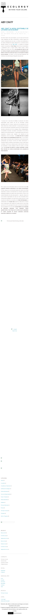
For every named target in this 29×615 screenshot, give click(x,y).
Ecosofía (2, 580)
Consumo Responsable (5, 494)
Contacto (2, 585)
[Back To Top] (15, 440)
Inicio (2, 578)
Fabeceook (3, 570)
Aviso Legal (3, 599)
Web (2, 586)
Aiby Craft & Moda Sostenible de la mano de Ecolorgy (14, 29)
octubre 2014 (3, 546)
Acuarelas (3, 483)
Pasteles (2, 502)
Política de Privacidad (5, 600)
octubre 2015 (3, 535)
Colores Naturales (4, 491)
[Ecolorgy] (14, 12)
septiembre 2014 (4, 549)
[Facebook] (1, 457)
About (2, 480)
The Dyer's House (4, 593)
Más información (18, 613)
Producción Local (22, 33)
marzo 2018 (3, 532)
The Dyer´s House (4, 510)
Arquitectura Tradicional (6, 485)
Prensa (2, 507)
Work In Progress (4, 516)
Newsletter (3, 583)
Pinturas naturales (4, 505)
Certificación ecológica (5, 488)
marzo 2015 (3, 541)
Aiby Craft (15, 44)
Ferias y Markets (4, 496)
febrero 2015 (3, 543)
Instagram (3, 572)
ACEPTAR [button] (11, 613)
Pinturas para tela (14, 33)
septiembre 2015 (4, 538)
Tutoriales (3, 513)
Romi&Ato (3, 581)
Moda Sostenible (7, 33)
